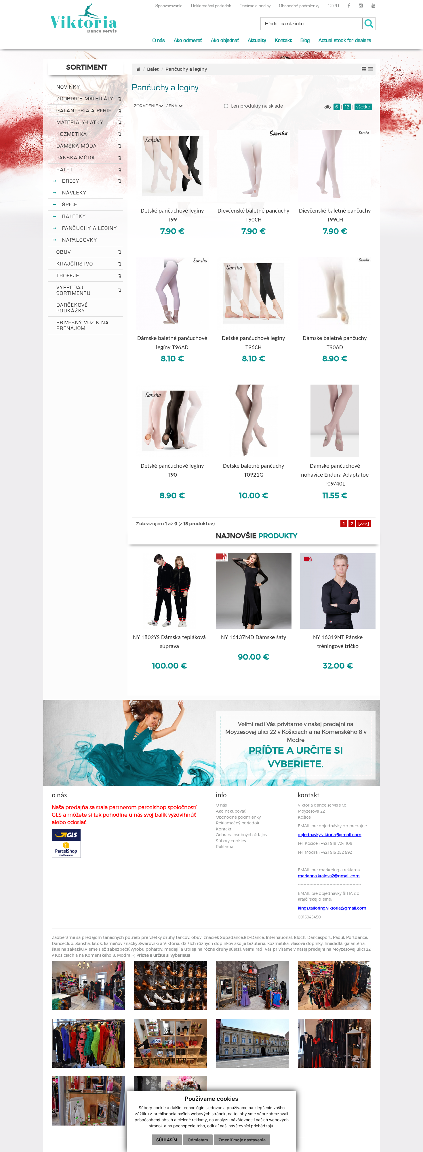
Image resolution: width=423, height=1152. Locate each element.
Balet (64, 169)
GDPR (333, 5)
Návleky (74, 193)
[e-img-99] (252, 1043)
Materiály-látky (79, 122)
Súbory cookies (231, 840)
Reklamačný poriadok (211, 5)
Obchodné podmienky (299, 5)
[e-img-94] (252, 985)
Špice (69, 204)
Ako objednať (225, 40)
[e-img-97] (88, 1043)
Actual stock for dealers (345, 40)
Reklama (224, 846)
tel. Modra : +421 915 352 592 (325, 852)
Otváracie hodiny (255, 5)
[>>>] (363, 523)
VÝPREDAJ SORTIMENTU (73, 290)
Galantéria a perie (84, 110)
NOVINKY (68, 87)
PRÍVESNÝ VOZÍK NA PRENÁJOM (82, 325)
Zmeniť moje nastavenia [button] (242, 1139)
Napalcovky (79, 240)
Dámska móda (76, 146)
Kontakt (283, 40)
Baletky (74, 216)
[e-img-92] (88, 985)
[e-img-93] (170, 985)
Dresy (70, 181)
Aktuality (257, 40)
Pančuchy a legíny (89, 228)
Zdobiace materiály (85, 99)
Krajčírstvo (74, 264)
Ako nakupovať (230, 811)
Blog (305, 40)
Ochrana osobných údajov (241, 834)
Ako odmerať (188, 40)
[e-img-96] (334, 985)
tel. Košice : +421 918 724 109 (325, 843)
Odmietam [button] (198, 1139)
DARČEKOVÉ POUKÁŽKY (72, 308)
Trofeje (67, 275)
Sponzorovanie (168, 5)
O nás (159, 40)
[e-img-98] (170, 1043)
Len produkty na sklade (256, 106)
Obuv (63, 252)
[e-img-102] (88, 1101)
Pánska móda (75, 158)
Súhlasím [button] (166, 1139)
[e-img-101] (334, 1043)
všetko (363, 107)
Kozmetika (71, 134)
